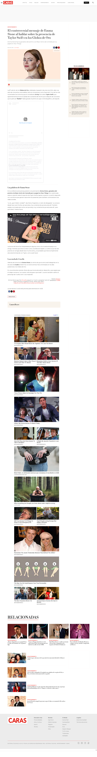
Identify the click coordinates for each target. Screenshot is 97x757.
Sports (53, 2)
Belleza (36, 2)
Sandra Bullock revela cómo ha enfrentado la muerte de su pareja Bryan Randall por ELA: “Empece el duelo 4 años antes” (46, 687)
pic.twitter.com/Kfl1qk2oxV (36, 283)
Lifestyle (25, 2)
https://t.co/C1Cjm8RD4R (21, 283)
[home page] (8, 2)
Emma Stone (12, 296)
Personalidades (61, 2)
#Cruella (24, 280)
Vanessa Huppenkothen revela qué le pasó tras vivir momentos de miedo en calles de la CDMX (38, 643)
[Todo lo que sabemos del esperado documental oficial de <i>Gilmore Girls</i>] (17, 658)
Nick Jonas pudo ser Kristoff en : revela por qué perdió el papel (79, 88)
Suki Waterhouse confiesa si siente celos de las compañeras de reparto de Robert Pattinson (58, 643)
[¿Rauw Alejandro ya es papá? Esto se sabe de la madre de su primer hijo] (17, 631)
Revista (86, 2)
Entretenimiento (45, 2)
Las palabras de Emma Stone (14, 141)
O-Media (64, 717)
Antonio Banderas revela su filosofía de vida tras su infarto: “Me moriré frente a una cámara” (80, 94)
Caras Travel (71, 2)
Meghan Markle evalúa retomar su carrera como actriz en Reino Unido (80, 100)
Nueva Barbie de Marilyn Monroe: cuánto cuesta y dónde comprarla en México (79, 643)
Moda (30, 2)
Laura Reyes (16, 47)
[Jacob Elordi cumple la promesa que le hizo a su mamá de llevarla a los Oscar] (17, 701)
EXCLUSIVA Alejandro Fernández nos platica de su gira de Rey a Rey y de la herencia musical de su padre (45, 673)
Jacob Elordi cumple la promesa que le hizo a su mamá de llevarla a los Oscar (46, 701)
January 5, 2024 (58, 279)
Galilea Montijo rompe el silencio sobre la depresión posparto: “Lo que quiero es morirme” (79, 112)
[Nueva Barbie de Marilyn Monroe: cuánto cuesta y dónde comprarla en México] (79, 631)
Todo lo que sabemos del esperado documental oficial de (46, 658)
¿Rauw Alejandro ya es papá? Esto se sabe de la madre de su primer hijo (17, 643)
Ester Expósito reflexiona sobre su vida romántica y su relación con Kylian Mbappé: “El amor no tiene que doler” (79, 106)
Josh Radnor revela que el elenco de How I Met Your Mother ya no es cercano (80, 82)
